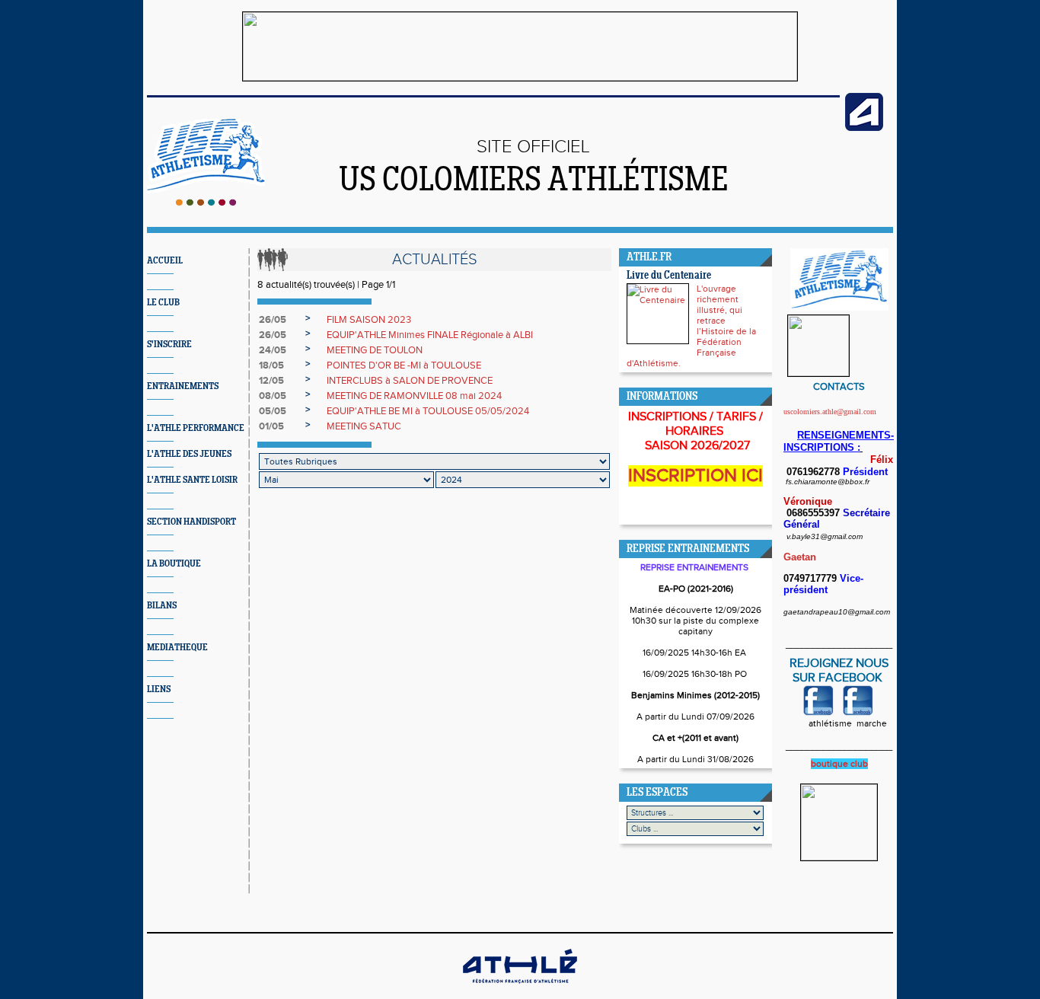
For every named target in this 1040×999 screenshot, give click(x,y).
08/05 (272, 396)
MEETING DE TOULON (375, 350)
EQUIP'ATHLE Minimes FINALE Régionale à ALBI (430, 335)
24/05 (272, 350)
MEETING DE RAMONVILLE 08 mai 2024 (414, 396)
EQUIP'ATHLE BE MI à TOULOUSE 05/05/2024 (428, 411)
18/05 (271, 365)
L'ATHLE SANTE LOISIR (192, 480)
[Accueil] (206, 202)
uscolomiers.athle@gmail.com (829, 411)
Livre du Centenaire (669, 276)
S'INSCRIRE (169, 344)
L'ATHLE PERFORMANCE (195, 428)
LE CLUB (163, 303)
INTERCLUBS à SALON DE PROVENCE (410, 381)
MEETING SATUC (364, 426)
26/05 (272, 320)
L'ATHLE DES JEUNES (189, 454)
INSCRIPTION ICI (695, 476)
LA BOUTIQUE (174, 564)
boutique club (839, 763)
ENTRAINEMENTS (183, 386)
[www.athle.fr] (864, 128)
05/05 (272, 411)
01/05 (271, 426)
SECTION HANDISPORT (191, 522)
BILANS (162, 606)
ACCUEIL (165, 261)
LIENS (159, 689)
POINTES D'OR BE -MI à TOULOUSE (404, 365)
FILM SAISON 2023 (369, 320)
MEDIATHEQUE (177, 648)
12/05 (271, 381)
